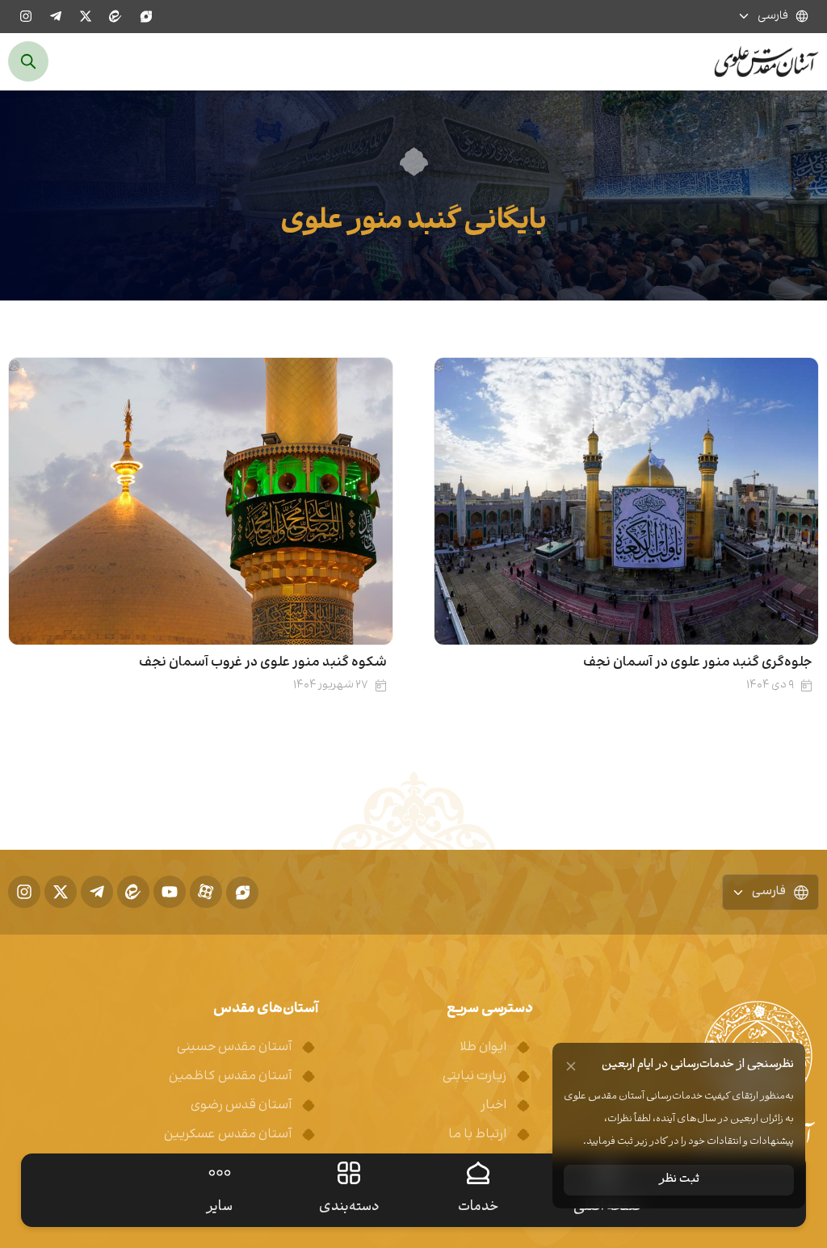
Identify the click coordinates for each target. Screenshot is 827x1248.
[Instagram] (26, 16)
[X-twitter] (86, 16)
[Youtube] (169, 892)
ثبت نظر (679, 1180)
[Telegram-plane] (56, 16)
